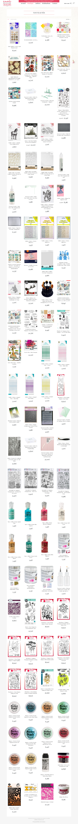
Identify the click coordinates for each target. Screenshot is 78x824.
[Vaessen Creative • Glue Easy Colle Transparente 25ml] (61, 162)
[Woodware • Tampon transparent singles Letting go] (31, 646)
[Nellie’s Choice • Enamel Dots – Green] (45, 351)
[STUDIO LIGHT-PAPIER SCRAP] (14, 93)
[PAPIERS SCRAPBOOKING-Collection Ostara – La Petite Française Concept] (63, 27)
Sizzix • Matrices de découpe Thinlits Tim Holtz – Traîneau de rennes (31, 299)
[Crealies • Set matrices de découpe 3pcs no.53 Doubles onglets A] (31, 788)
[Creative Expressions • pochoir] (14, 606)
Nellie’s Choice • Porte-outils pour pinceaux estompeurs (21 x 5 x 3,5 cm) (47, 301)
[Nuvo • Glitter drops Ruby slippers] (44, 543)
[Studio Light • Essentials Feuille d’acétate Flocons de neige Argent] (31, 161)
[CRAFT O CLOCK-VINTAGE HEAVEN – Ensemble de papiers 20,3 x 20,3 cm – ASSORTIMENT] (14, 256)
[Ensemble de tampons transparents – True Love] (31, 478)
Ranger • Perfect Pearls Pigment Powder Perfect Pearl (14, 717)
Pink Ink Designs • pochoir (47, 802)
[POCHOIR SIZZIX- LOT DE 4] (31, 30)
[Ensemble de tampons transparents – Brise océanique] (47, 478)
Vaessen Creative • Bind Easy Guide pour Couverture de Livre (30, 198)
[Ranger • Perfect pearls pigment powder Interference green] (47, 733)
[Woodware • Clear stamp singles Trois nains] (61, 384)
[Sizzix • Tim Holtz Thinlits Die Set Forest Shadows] (31, 131)
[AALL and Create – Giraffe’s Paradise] (14, 350)
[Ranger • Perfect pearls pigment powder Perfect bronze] (47, 707)
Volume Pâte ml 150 (63, 797)
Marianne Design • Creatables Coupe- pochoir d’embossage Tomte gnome (63, 264)
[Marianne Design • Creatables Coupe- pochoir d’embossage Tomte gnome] (63, 255)
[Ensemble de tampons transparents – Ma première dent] (63, 478)
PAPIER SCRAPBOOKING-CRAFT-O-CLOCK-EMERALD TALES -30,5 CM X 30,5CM (63, 299)
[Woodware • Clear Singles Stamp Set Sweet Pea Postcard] (63, 646)
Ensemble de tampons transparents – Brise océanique (47, 491)
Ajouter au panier (10, 50)
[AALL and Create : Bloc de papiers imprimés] (63, 61)
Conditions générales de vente (39, 819)
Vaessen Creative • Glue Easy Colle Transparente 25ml (63, 176)
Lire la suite (44, 177)
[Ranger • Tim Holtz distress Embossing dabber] (45, 763)
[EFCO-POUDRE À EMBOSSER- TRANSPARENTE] (31, 575)
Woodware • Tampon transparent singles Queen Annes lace (63, 624)
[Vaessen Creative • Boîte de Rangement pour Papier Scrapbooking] (31, 91)
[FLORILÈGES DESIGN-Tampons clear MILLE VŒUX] (31, 318)
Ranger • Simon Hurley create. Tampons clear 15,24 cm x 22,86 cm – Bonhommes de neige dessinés (63, 113)
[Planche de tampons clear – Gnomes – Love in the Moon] (63, 319)
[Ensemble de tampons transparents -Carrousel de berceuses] (14, 478)
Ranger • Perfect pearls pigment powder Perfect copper (14, 769)
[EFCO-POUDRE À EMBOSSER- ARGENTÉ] (63, 543)
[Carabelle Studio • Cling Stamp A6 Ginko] (63, 678)
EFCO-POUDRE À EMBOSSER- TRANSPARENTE (31, 587)
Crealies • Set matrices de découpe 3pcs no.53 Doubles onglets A (30, 796)
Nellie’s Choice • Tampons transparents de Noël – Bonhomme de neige (14, 298)
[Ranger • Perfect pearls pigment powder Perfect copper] (14, 759)
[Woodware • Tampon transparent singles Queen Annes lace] (63, 609)
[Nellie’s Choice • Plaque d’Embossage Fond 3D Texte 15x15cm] (31, 414)
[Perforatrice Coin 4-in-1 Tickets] (47, 28)
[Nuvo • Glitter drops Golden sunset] (12, 544)
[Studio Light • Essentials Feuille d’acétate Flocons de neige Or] (14, 161)
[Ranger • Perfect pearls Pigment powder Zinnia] (63, 707)
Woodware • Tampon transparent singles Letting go (30, 660)
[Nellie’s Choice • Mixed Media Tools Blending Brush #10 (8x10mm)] (63, 439)
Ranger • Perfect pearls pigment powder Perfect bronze (47, 718)
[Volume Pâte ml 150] (63, 789)
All (8, 19)
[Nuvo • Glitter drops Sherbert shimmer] (44, 511)
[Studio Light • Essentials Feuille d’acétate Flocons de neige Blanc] (47, 161)
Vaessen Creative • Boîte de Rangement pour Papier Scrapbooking (30, 98)
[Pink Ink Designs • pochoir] (47, 791)
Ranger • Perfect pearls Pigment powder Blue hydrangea (30, 744)
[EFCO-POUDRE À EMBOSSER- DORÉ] (14, 576)
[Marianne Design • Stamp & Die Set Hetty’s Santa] (14, 412)
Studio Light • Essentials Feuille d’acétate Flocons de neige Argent (30, 173)
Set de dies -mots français (30, 352)
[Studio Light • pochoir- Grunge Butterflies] (14, 794)
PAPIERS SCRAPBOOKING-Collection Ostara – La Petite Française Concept (63, 36)
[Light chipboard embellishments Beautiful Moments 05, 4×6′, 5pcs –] (14, 65)
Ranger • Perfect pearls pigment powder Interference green (47, 743)
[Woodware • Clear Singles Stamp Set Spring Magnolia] (31, 679)
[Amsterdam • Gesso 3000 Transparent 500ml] (63, 758)
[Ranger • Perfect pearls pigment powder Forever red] (63, 732)
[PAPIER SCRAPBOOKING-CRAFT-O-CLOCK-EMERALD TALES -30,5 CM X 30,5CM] (63, 288)
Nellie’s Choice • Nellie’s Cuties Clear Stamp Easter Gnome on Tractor (47, 140)
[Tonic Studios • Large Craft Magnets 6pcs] (14, 33)
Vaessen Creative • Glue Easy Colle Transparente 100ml (14, 208)
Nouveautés (13, 19)
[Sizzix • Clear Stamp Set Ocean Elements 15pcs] (30, 611)
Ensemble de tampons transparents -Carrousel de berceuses (14, 492)
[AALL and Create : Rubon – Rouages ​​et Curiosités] (47, 63)
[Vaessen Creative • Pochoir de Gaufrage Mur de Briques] (63, 412)
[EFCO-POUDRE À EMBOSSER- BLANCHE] (47, 577)
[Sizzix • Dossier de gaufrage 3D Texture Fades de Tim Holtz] (14, 446)
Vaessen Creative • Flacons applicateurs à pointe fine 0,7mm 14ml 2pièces (63, 590)
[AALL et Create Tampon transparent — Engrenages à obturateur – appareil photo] (31, 63)
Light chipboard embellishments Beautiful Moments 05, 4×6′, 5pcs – (14, 78)
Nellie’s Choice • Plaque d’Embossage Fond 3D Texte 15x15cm (30, 426)
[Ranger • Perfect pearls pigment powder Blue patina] (31, 707)
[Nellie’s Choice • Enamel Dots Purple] (29, 384)
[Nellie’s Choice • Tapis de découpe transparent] (14, 221)
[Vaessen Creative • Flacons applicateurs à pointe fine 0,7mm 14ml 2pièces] (63, 576)
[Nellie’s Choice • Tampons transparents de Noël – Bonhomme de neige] (14, 287)
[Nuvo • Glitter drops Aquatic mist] (12, 510)
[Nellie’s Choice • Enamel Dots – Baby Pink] (62, 351)
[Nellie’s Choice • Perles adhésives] (31, 228)
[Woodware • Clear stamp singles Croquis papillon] (14, 646)
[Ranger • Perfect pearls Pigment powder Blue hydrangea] (31, 733)
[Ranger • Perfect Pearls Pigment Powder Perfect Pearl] (14, 707)
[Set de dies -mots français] (31, 345)
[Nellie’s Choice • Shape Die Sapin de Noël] (60, 191)
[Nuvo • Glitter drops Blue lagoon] (28, 512)
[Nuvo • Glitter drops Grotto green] (29, 543)
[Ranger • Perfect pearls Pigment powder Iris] (14, 732)
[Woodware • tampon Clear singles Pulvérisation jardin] (47, 646)
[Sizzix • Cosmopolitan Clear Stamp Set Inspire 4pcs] (47, 678)
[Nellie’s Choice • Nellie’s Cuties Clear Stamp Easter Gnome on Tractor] (47, 130)
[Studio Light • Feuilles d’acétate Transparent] (47, 260)
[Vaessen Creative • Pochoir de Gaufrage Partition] (47, 416)
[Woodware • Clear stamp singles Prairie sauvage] (47, 609)
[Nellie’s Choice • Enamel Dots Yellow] (45, 384)
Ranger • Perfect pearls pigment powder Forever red (63, 742)
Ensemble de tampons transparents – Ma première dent (63, 492)
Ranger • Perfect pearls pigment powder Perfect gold (30, 769)
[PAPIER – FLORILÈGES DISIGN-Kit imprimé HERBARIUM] (47, 316)
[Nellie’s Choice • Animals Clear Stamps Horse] (14, 132)
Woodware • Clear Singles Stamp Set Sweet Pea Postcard (64, 659)
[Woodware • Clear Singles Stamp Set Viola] (14, 679)
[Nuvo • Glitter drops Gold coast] (61, 511)
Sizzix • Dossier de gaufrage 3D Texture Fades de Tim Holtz (14, 460)
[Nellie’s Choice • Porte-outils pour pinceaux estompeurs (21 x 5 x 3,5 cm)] (47, 289)
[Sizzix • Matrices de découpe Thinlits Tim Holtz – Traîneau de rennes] (31, 288)
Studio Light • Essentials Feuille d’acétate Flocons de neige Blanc (47, 174)
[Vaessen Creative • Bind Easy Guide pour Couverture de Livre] (31, 190)
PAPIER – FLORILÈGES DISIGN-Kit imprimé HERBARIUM (47, 326)
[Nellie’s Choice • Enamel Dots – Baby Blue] (13, 384)
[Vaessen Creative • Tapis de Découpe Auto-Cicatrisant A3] (63, 127)
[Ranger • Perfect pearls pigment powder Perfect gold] (31, 759)
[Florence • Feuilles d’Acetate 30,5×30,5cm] (31, 256)
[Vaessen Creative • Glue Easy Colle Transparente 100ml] (12, 195)
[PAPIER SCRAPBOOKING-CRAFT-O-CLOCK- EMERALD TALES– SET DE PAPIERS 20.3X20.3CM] (14, 317)
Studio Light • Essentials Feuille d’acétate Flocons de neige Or (14, 174)
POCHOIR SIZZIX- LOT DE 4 (30, 40)
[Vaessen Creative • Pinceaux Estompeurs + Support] (47, 93)
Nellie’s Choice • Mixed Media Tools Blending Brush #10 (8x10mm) (63, 444)
